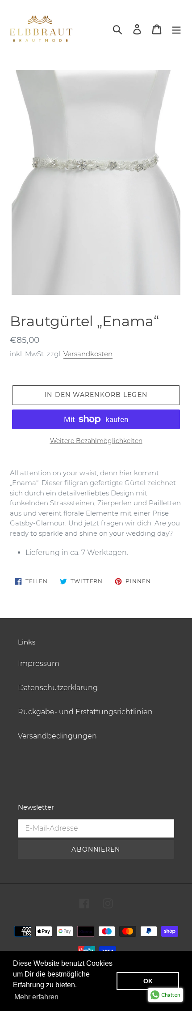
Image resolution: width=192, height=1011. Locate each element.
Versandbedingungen (57, 736)
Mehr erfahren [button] (36, 997)
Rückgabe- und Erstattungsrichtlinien (85, 712)
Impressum (38, 663)
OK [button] (148, 981)
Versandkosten (88, 354)
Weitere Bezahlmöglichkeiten (96, 441)
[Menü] (176, 28)
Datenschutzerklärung (58, 687)
